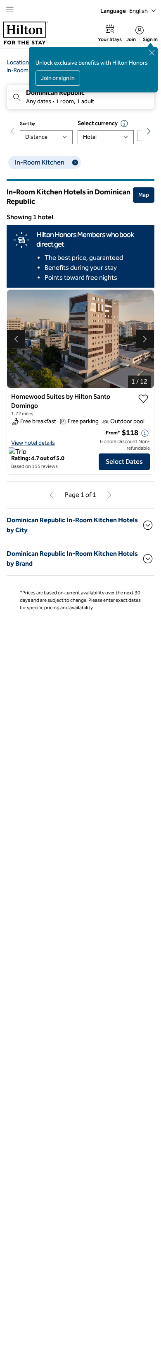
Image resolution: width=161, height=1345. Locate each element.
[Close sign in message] (152, 52)
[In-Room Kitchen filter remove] (75, 162)
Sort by (27, 123)
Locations (19, 62)
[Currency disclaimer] (124, 123)
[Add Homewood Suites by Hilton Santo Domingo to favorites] (143, 398)
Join (131, 39)
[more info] (145, 433)
